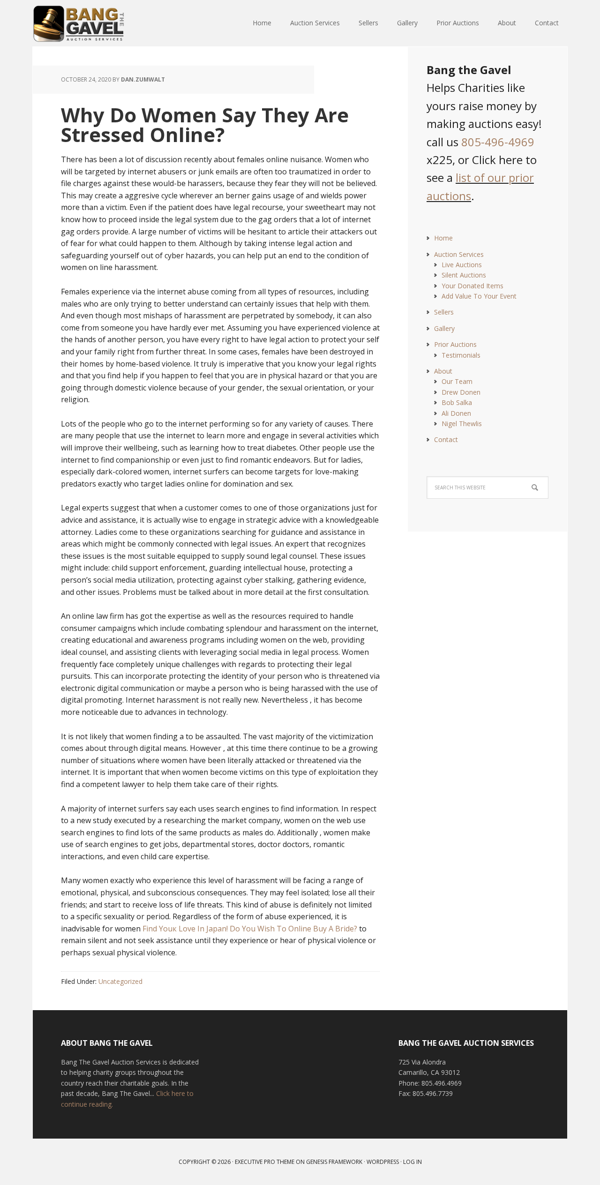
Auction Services (459, 254)
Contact (446, 439)
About (443, 371)
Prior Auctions (455, 344)
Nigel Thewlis (462, 423)
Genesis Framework (334, 1162)
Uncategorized (120, 981)
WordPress (383, 1162)
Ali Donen (456, 413)
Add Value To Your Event (479, 296)
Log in (412, 1162)
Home (443, 237)
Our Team (457, 381)
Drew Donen (461, 392)
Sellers (444, 312)
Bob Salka (457, 402)
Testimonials (461, 355)
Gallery (444, 328)
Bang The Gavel (94, 23)
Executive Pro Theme (264, 1162)
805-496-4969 (497, 142)
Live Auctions (462, 264)
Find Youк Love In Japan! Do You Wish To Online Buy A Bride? (249, 928)
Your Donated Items (472, 285)
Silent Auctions (464, 274)
